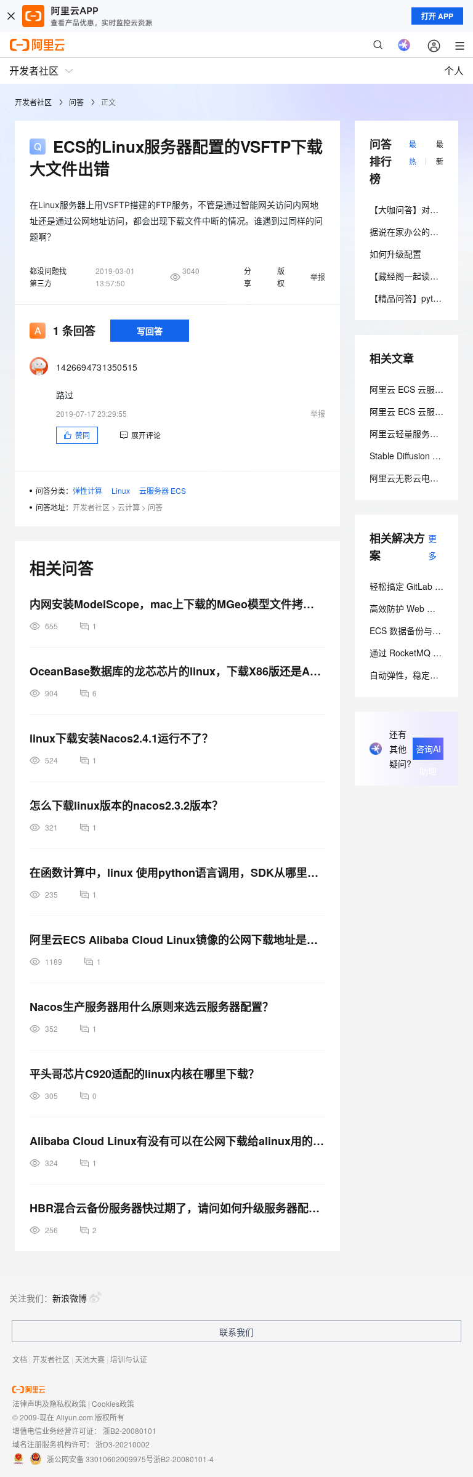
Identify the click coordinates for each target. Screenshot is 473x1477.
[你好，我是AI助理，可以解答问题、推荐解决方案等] (404, 45)
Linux (120, 490)
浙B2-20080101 (129, 1430)
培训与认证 (128, 1359)
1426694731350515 (97, 367)
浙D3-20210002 (122, 1444)
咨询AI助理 (428, 751)
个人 (454, 70)
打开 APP (437, 16)
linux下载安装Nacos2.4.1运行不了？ (121, 738)
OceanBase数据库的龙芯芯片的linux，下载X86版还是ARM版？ (177, 671)
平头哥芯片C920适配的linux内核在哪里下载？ (144, 1074)
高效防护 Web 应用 (407, 608)
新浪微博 (69, 1298)
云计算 (129, 507)
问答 (76, 102)
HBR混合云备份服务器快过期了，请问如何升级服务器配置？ (177, 1208)
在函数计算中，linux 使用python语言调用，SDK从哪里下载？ (177, 872)
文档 (19, 1359)
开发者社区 (33, 102)
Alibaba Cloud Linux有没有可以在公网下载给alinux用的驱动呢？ (177, 1141)
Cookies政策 (113, 1403)
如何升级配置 (395, 254)
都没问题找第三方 (48, 276)
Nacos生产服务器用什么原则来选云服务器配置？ (151, 1007)
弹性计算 (87, 490)
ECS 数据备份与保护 (410, 630)
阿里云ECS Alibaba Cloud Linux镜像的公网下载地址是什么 (177, 940)
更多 (432, 546)
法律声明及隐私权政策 (49, 1403)
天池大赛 (90, 1359)
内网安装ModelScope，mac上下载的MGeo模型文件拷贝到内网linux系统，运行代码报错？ (177, 604)
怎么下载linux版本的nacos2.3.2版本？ (126, 805)
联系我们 (236, 1332)
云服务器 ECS (162, 490)
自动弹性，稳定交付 (408, 675)
